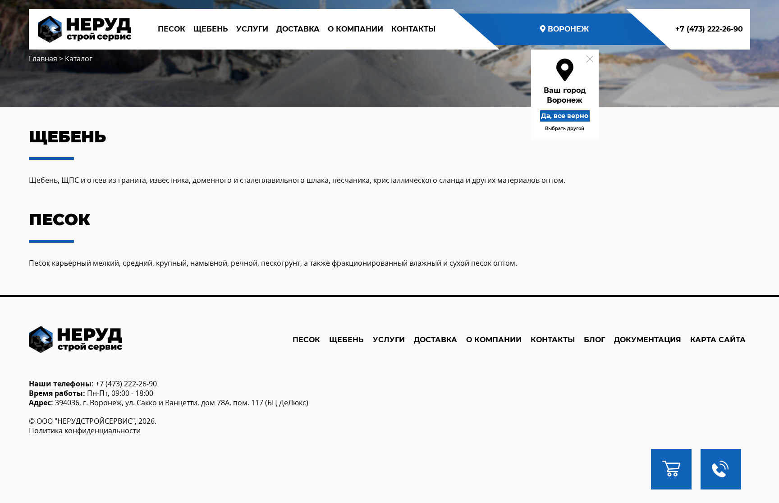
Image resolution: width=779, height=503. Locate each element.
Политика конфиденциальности (85, 430)
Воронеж (568, 29)
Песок (171, 29)
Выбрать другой (564, 128)
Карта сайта (718, 339)
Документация (647, 339)
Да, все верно (564, 116)
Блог (594, 339)
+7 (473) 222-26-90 (709, 29)
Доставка (298, 29)
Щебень (210, 29)
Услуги (252, 29)
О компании (355, 29)
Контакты (413, 29)
